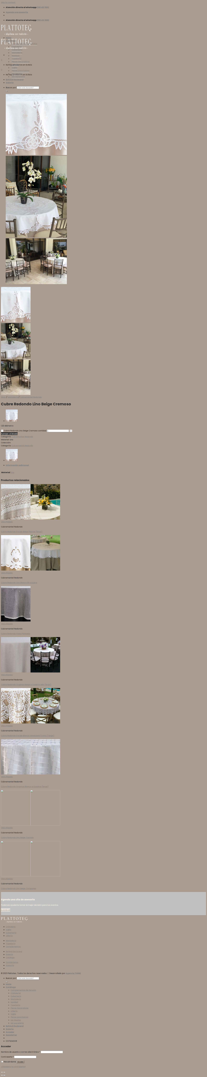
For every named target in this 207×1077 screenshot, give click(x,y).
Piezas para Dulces (20, 70)
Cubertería (17, 49)
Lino (12, 472)
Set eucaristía (18, 76)
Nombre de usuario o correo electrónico (20, 1052)
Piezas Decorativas (21, 61)
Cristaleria (10, 926)
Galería (10, 82)
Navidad (15, 55)
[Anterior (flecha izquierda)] (2, 1075)
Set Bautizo (17, 73)
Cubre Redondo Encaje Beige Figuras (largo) (21, 531)
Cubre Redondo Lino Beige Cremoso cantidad (25, 430)
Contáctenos (12, 962)
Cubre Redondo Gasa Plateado (15, 633)
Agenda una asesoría (17, 12)
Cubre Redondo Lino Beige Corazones (18, 888)
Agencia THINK (73, 973)
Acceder (20, 1062)
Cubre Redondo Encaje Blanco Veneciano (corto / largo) (27, 735)
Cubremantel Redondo (31, 397)
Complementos (13, 946)
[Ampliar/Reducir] (4, 1072)
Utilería (15, 64)
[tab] (106, 465)
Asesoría (10, 965)
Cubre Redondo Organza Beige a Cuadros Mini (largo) (26, 684)
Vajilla (14, 67)
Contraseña (7, 1056)
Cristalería (17, 46)
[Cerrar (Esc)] (2, 1072)
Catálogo (11, 40)
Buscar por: (11, 87)
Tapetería (16, 58)
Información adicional (17, 465)
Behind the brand (14, 79)
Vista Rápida (7, 521)
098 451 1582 (43, 7)
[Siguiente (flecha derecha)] (4, 1075)
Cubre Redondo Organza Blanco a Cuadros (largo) (25, 786)
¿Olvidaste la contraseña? (13, 1066)
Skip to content (8, 2)
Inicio (8, 37)
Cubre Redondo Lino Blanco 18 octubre (19, 582)
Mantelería (17, 52)
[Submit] (7, 91)
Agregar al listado (9, 433)
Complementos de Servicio (24, 43)
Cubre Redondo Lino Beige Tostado (17, 837)
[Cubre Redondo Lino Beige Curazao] (12, 420)
